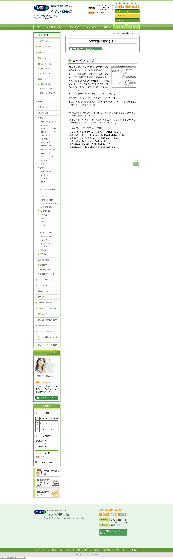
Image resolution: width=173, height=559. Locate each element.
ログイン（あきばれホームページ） (13, 558)
